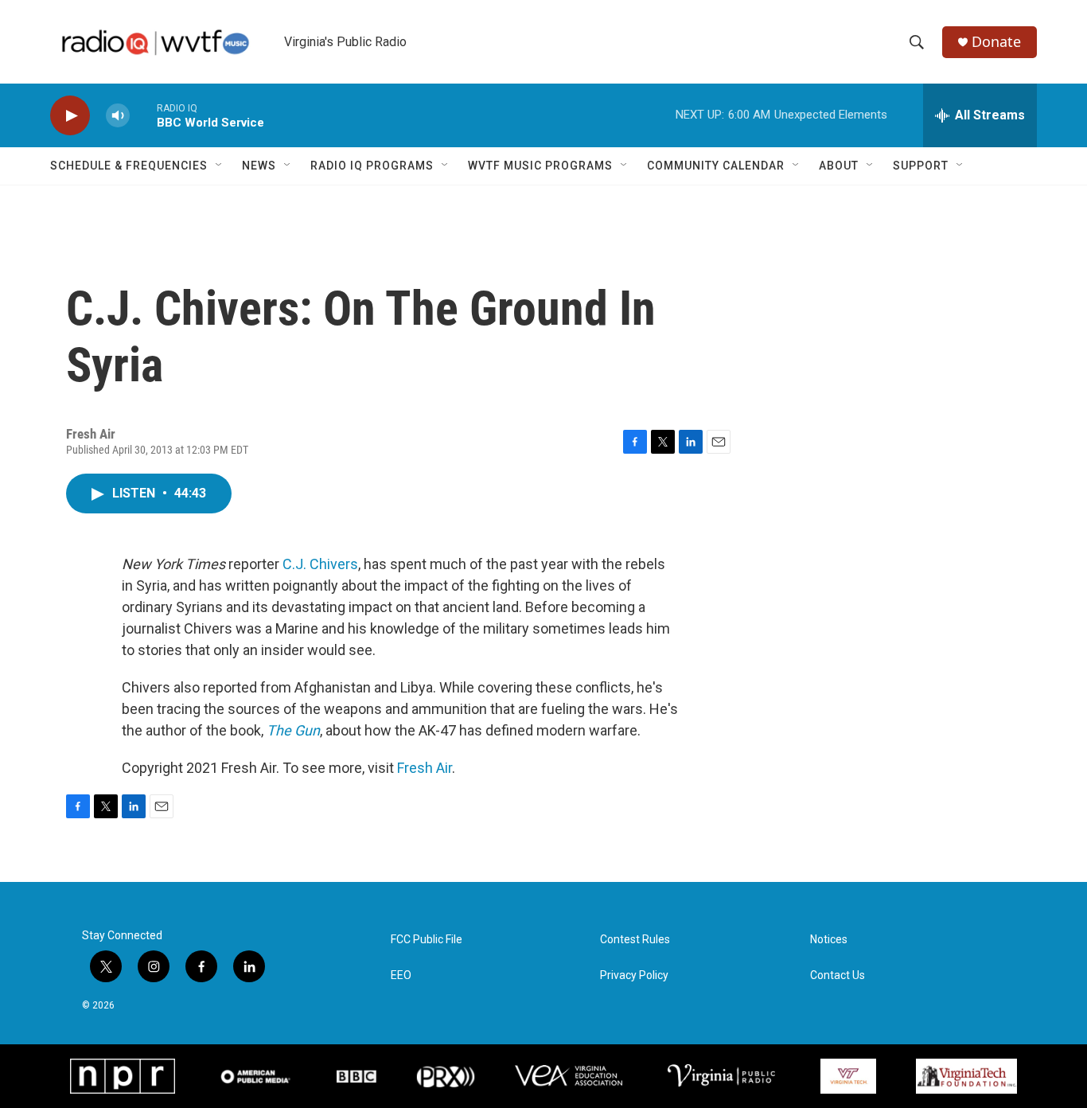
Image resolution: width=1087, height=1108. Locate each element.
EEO (401, 975)
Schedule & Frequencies (129, 165)
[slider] (143, 115)
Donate (996, 41)
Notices (828, 940)
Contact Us (837, 975)
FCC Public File (426, 940)
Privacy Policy (634, 975)
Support (921, 165)
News (259, 165)
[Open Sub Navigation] (219, 165)
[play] (70, 116)
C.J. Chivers (320, 564)
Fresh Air (424, 767)
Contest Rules (635, 940)
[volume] (117, 116)
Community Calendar (716, 165)
